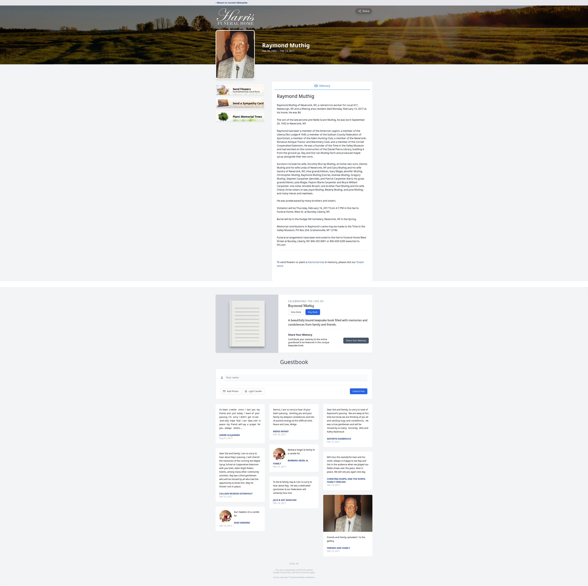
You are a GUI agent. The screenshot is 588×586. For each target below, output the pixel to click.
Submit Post (358, 391)
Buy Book (312, 312)
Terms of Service (302, 572)
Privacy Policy (285, 572)
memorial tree (316, 262)
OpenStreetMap (297, 577)
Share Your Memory (356, 340)
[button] (348, 513)
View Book (296, 312)
